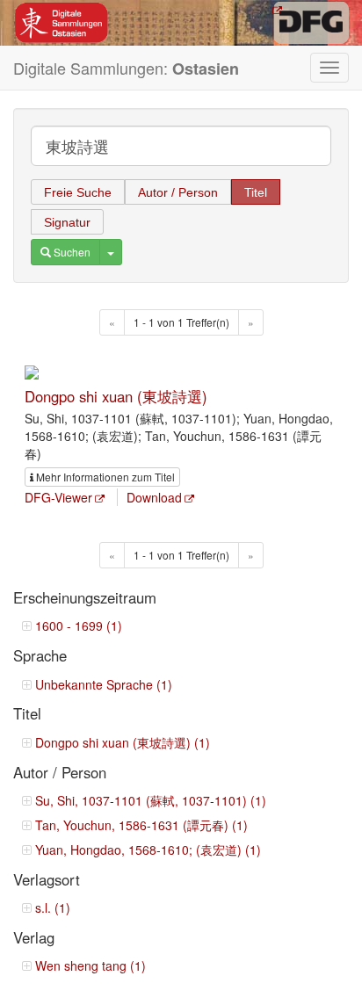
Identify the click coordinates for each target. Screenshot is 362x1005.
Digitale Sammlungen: (126, 68)
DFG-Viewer (58, 497)
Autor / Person (178, 192)
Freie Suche (78, 192)
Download (154, 497)
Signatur (67, 222)
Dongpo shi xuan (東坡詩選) (116, 396)
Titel (255, 192)
